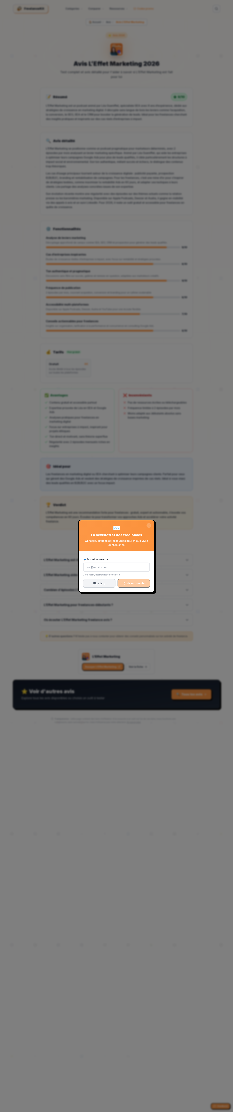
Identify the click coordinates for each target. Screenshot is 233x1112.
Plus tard (99, 583)
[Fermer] (149, 525)
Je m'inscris (136, 583)
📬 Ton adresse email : (96, 559)
